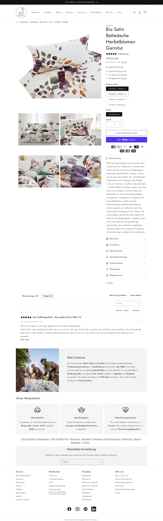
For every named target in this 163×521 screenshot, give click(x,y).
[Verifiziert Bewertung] (41, 322)
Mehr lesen (25, 339)
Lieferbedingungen (56, 479)
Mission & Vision (121, 475)
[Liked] (141, 321)
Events (117, 492)
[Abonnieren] (100, 462)
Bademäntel (86, 475)
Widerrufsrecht (54, 489)
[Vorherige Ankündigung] (16, 2)
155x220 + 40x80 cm (118, 105)
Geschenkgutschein (23, 475)
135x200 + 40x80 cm (118, 100)
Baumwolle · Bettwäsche (81, 439)
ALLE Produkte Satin (60, 439)
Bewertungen (21, 492)
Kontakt (18, 496)
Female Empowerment (123, 479)
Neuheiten (20, 479)
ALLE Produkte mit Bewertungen (35, 439)
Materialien (119, 486)
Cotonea (109, 25)
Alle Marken (20, 482)
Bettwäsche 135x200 (90, 482)
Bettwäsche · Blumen (131, 439)
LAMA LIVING (74, 520)
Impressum (53, 475)
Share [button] (110, 283)
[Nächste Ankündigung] (146, 2)
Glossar (19, 486)
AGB (51, 482)
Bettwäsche (34, 22)
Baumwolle (43, 22)
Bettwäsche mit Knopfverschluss (107, 439)
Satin (51, 22)
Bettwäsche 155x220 (90, 486)
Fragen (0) (47, 296)
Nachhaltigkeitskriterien (124, 482)
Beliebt (126, 310)
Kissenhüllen (86, 499)
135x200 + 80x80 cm (117, 88)
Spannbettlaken (87, 489)
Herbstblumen (114, 114)
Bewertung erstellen (118, 295)
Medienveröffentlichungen (125, 489)
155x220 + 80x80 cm (117, 94)
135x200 (57, 22)
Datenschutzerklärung (57, 486)
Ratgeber (19, 489)
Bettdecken (86, 492)
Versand (124, 62)
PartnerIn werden (22, 499)
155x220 (65, 22)
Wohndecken (87, 496)
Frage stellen (135, 295)
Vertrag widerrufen (57, 492)
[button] (36, 12)
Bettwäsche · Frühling (80, 442)
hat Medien (136, 310)
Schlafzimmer (23, 22)
